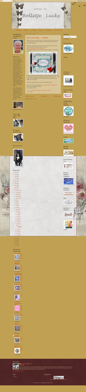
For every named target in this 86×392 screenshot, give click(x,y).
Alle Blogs (15, 376)
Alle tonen (21, 356)
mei (16, 203)
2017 (16, 189)
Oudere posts (57, 96)
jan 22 (18, 216)
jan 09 (18, 229)
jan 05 (18, 233)
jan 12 (18, 223)
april (16, 205)
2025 (16, 174)
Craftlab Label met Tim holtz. (21, 268)
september (18, 196)
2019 (16, 185)
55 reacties (49, 90)
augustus (17, 198)
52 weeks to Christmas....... (18, 336)
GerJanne (16, 294)
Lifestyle (34, 30)
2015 (16, 240)
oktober (17, 194)
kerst (21, 315)
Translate (68, 39)
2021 (16, 181)
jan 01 (18, 235)
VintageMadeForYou (63, 379)
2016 (16, 238)
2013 (16, 243)
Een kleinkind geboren (21, 256)
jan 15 (18, 221)
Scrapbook (49, 30)
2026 (16, 172)
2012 (16, 245)
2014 (16, 241)
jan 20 (18, 218)
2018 (16, 187)
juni (16, 201)
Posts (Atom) (33, 98)
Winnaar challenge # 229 (21, 308)
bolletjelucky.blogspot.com (37, 90)
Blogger (51, 382)
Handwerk (19, 30)
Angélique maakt (18, 284)
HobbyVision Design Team (17, 264)
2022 (16, 179)
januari (17, 211)
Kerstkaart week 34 (21, 339)
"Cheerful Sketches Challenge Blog (18, 274)
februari (17, 209)
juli (16, 200)
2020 (16, 183)
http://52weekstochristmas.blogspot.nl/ (36, 48)
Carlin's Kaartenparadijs (18, 324)
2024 (16, 176)
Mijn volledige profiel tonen (18, 370)
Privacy (41, 30)
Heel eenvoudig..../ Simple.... (38, 37)
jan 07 (18, 231)
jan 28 (18, 214)
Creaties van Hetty (18, 314)
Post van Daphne (18, 253)
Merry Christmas (21, 349)
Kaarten (26, 30)
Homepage (43, 96)
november (18, 192)
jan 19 (18, 220)
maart (17, 207)
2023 (16, 178)
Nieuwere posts (29, 96)
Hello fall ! (21, 296)
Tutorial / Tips (58, 30)
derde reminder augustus (21, 278)
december (18, 190)
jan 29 (18, 212)
